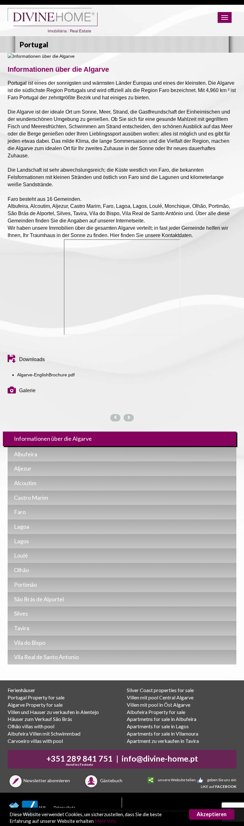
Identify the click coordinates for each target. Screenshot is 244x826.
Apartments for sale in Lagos (158, 726)
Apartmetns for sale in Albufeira (161, 719)
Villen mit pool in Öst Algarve (158, 705)
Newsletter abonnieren (47, 780)
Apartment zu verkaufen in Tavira (163, 741)
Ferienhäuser (21, 690)
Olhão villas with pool (31, 726)
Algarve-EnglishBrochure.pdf (46, 374)
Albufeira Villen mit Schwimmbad (44, 733)
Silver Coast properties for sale (160, 690)
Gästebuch (110, 780)
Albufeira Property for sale (156, 712)
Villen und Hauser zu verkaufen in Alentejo (53, 712)
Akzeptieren (212, 814)
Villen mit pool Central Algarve (160, 697)
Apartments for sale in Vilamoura (162, 733)
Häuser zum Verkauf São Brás (40, 719)
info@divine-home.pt (160, 758)
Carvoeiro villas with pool (35, 741)
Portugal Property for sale (36, 697)
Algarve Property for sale (35, 705)
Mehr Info (105, 821)
